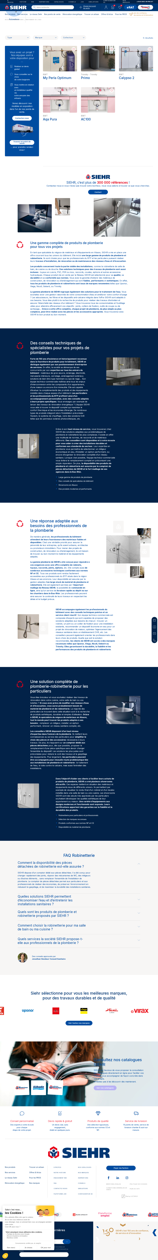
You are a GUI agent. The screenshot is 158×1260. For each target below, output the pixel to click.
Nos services (22, 14)
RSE (32, 2)
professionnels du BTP (80, 258)
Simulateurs (93, 2)
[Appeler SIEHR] (154, 640)
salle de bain (70, 700)
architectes (83, 545)
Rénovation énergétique (72, 14)
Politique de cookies (138, 1184)
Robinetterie (18, 19)
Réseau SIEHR (84, 275)
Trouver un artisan (91, 14)
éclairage (70, 373)
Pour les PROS (121, 14)
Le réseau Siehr (36, 14)
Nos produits (10, 14)
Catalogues (59, 2)
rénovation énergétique (62, 404)
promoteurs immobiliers (44, 548)
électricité (80, 373)
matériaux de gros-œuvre (53, 373)
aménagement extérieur (72, 376)
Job (82, 2)
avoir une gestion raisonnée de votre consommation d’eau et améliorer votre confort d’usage (83, 294)
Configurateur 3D (85, 1194)
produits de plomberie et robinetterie (92, 649)
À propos (57, 1167)
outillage (121, 303)
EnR (82, 416)
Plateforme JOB (60, 1194)
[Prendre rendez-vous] (154, 620)
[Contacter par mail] (154, 633)
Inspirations (44, 2)
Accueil (8, 19)
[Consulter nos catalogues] (154, 627)
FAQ (55, 1183)
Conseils (72, 2)
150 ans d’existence (49, 359)
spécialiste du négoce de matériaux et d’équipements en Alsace (71, 252)
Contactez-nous (60, 1188)
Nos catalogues (84, 1167)
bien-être (46, 379)
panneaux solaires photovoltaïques (59, 418)
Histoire (23, 2)
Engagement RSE (60, 1178)
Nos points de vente (52, 14)
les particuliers (102, 796)
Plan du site (135, 1189)
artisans (72, 545)
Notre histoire (60, 1172)
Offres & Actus (107, 14)
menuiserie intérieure (40, 376)
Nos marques (34, 1183)
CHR (97, 632)
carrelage (55, 376)
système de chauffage (51, 416)
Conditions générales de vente (116, 1189)
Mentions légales (113, 1184)
